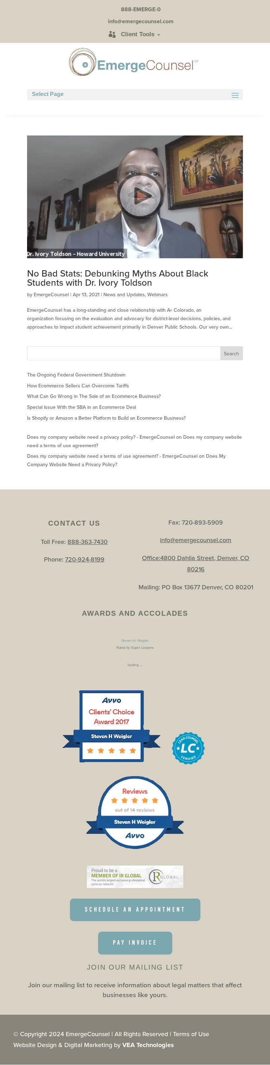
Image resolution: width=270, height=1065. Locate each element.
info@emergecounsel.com (195, 539)
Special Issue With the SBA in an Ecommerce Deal (81, 407)
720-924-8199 (84, 559)
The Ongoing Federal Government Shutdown (76, 374)
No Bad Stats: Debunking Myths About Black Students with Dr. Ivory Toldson (117, 278)
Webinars (157, 294)
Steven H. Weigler (135, 640)
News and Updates (124, 294)
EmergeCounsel (51, 294)
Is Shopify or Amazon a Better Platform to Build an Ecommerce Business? (106, 417)
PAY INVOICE (135, 942)
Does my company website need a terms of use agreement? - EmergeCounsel (112, 455)
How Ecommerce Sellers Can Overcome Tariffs (78, 385)
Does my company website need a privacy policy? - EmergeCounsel (101, 436)
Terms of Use (191, 1033)
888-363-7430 (88, 541)
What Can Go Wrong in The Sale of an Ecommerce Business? (94, 396)
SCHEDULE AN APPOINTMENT (135, 909)
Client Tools (137, 34)
